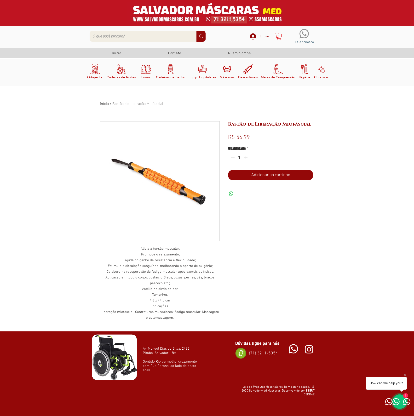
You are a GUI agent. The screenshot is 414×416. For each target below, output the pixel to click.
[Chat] (293, 349)
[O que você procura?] (201, 36)
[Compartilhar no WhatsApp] (231, 193)
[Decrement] (232, 157)
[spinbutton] (239, 157)
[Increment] (246, 157)
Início (104, 104)
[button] (279, 36)
